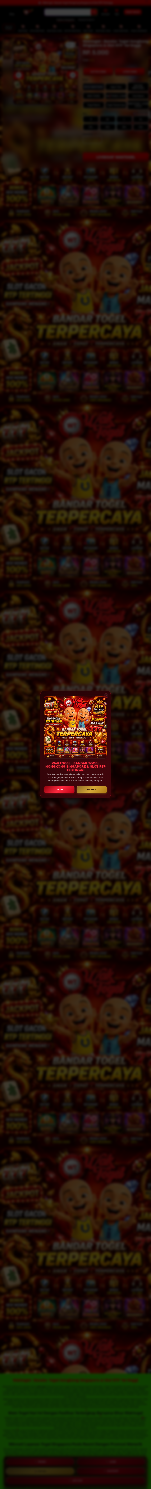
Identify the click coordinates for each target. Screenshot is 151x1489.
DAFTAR (91, 789)
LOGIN (59, 789)
